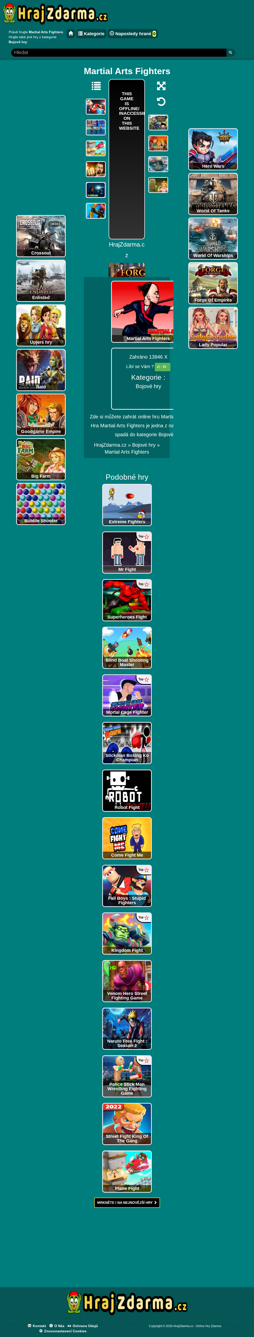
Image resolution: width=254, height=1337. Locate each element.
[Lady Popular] (213, 328)
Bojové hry (148, 386)
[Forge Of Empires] (213, 283)
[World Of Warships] (213, 238)
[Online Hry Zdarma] (127, 1304)
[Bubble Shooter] (41, 504)
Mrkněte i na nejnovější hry (125, 1203)
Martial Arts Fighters (127, 452)
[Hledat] (230, 53)
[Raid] (41, 370)
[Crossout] (41, 236)
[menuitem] (127, 452)
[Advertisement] (41, 138)
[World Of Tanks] (213, 194)
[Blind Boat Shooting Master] (127, 647)
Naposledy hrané (135, 33)
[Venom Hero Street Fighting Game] (127, 981)
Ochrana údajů (85, 1326)
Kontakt (39, 1326)
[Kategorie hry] (94, 86)
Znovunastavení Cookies (65, 1331)
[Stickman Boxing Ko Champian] (127, 743)
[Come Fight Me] (127, 838)
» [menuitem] (113, 445)
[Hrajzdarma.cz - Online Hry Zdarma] (70, 33)
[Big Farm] (41, 459)
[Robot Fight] (127, 790)
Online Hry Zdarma (208, 1326)
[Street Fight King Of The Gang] (127, 1123)
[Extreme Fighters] (127, 504)
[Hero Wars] (213, 149)
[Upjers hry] (41, 325)
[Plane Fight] (127, 1171)
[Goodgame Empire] (41, 414)
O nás (58, 1326)
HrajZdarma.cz (110, 445)
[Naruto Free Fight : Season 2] (127, 1028)
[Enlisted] (41, 280)
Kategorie (93, 33)
